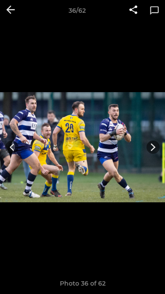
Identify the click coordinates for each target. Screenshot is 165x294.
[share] (133, 10)
